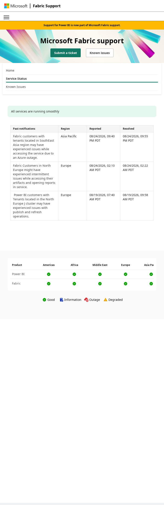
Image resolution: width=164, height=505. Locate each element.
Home (10, 70)
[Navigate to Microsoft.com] (15, 5)
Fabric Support (47, 5)
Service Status (16, 78)
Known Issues (16, 87)
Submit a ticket (65, 53)
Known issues (100, 53)
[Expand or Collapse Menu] (6, 16)
